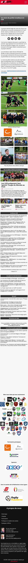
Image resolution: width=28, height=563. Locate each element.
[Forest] (20, 404)
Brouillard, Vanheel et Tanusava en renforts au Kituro (12, 337)
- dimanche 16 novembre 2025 (13, 235)
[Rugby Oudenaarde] (9, 414)
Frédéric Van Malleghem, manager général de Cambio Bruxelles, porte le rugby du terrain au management (12, 284)
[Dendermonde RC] (11, 424)
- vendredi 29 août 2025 (13, 260)
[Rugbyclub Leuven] (23, 419)
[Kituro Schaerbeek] (16, 423)
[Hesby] (4, 399)
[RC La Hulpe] (14, 433)
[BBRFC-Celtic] (23, 414)
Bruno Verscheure (12, 22)
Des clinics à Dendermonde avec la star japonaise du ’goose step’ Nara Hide (13, 306)
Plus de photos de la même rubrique (14, 165)
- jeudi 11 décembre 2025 (13, 216)
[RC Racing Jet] (18, 414)
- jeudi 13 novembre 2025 (12, 246)
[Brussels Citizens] (16, 404)
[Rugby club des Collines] (9, 419)
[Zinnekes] (19, 433)
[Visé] (25, 423)
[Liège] (14, 419)
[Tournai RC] (13, 428)
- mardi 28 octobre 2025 (13, 250)
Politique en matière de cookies (9, 521)
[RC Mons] (18, 419)
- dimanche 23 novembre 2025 (11, 219)
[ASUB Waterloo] (4, 419)
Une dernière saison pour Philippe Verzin (13, 299)
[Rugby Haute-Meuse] (18, 409)
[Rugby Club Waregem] (14, 409)
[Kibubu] (8, 428)
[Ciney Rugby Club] (20, 428)
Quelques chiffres (6, 523)
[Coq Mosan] (2, 424)
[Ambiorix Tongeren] (4, 414)
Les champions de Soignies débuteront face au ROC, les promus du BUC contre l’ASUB (13, 281)
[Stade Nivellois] (23, 409)
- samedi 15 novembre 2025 (12, 239)
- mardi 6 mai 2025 (13, 263)
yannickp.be (14, 561)
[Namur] (7, 404)
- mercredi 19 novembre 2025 (13, 227)
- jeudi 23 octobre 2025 (12, 253)
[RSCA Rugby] (3, 428)
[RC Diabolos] (23, 399)
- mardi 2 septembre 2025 (13, 257)
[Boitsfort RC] (2, 404)
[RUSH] (9, 409)
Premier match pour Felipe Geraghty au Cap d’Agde (13, 312)
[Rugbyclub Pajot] (19, 399)
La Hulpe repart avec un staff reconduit (11, 287)
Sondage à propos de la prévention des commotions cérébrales (11, 302)
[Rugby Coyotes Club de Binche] (14, 399)
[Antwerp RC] (20, 424)
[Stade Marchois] (14, 414)
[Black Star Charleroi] (9, 399)
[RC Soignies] (4, 409)
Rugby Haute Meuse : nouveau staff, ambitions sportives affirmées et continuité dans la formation (13, 341)
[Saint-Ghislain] (12, 404)
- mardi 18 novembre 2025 (13, 231)
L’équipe (3, 516)
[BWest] (7, 423)
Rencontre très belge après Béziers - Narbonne (13, 315)
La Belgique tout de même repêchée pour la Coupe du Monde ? (13, 331)
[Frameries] (25, 405)
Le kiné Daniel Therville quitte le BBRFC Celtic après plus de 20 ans (13, 309)
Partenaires (4, 518)
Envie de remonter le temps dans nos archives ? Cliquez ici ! (14, 270)
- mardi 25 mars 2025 (13, 266)
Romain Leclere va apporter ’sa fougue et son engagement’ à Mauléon (12, 290)
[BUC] (16, 428)
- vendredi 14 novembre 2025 (13, 243)
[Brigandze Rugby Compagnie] (9, 433)
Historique (4, 514)
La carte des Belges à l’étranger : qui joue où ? (12, 278)
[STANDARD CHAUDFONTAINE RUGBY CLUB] (24, 428)
